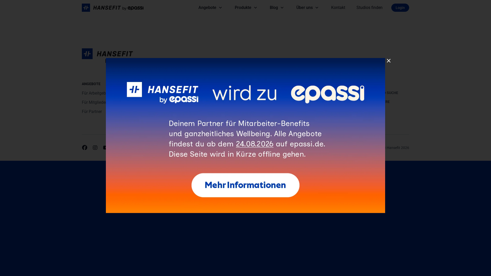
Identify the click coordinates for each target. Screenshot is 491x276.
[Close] (389, 61)
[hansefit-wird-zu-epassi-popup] (245, 59)
